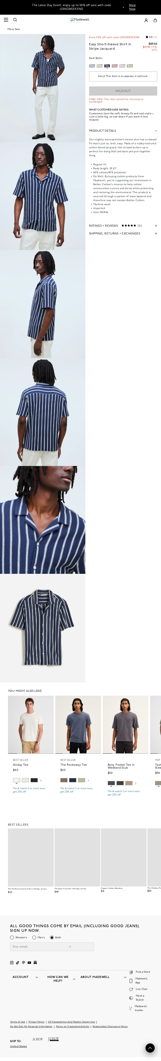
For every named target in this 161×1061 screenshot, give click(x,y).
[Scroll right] (41, 781)
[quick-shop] (31, 795)
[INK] (72, 780)
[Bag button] (155, 20)
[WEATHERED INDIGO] (111, 783)
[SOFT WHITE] (16, 780)
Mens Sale (14, 29)
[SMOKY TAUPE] (64, 780)
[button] (48, 700)
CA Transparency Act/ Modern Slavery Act (71, 1022)
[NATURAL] (25, 780)
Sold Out (123, 91)
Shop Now (132, 7)
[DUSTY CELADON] (81, 780)
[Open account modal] (146, 20)
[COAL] (120, 783)
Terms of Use (17, 1022)
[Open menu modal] (5, 20)
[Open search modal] (15, 20)
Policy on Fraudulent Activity (73, 1027)
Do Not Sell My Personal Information (31, 1027)
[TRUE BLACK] (34, 780)
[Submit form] (70, 947)
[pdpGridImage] (42, 88)
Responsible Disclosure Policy (110, 1027)
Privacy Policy (37, 1022)
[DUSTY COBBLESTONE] (128, 783)
